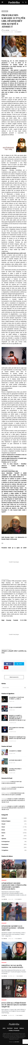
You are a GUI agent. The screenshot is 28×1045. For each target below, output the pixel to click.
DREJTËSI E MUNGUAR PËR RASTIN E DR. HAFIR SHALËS (12, 966)
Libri (3, 835)
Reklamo (22, 1028)
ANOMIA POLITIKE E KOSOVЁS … (15, 769)
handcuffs (4, 806)
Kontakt (16, 1028)
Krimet (3, 829)
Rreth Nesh (10, 1028)
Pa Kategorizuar (6, 841)
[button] (2, 2)
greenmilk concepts (6, 787)
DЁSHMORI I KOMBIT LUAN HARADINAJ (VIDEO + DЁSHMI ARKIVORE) (13, 928)
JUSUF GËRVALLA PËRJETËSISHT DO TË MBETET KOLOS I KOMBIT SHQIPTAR (14, 1005)
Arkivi (4, 1028)
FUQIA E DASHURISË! (15, 707)
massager (4, 798)
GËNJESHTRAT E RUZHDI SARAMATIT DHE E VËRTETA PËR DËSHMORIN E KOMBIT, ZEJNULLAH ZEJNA (14, 886)
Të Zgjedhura (5, 850)
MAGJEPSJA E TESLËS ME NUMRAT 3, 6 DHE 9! (16, 698)
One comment (20, 976)
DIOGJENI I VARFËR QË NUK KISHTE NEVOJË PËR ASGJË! (17, 737)
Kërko (25, 687)
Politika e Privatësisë (14, 1030)
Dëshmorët (4, 11)
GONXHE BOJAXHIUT (15, 760)
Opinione (4, 838)
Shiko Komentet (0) (14, 677)
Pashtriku (14, 2)
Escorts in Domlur (6, 781)
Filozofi (3, 824)
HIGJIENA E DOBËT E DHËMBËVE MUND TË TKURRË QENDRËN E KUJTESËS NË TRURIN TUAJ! (17, 718)
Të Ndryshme (5, 847)
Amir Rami (17, 1041)
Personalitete (5, 844)
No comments (18, 31)
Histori (3, 827)
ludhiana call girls (6, 793)
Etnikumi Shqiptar (6, 821)
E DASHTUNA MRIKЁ (15, 751)
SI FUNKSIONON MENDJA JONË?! (16, 728)
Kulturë (3, 832)
